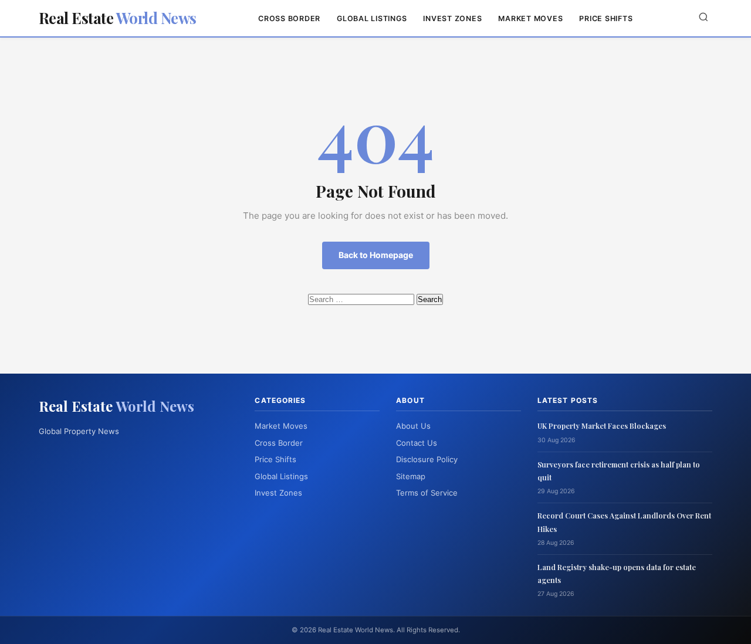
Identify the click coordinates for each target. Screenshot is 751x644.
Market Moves (530, 18)
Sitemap (410, 476)
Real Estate (118, 18)
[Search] (703, 17)
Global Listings (372, 18)
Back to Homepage (376, 255)
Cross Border (289, 18)
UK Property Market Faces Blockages (601, 426)
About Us (413, 426)
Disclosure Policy (427, 459)
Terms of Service (427, 492)
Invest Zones (452, 18)
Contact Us (416, 443)
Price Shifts (605, 18)
